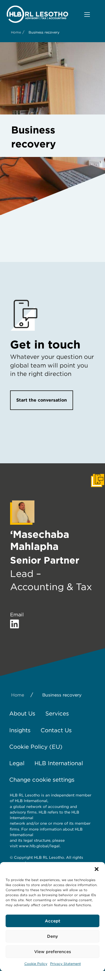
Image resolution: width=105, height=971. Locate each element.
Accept (52, 921)
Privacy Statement (65, 964)
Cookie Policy (35, 964)
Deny (52, 936)
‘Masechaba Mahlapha (39, 540)
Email (17, 614)
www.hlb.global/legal (39, 846)
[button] (96, 869)
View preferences (52, 951)
